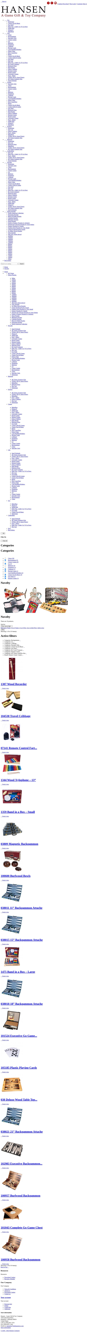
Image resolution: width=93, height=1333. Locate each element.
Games (7, 82)
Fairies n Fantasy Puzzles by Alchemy (19, 223)
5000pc (10, 249)
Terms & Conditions (10, 1289)
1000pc (10, 257)
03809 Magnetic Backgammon (19, 843)
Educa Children (12, 69)
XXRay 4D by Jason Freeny (16, 77)
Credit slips (7, 1307)
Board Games (12, 72)
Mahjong (10, 43)
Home (6, 271)
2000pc (10, 254)
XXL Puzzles (12, 233)
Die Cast (10, 61)
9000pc (10, 244)
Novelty (8, 162)
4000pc (10, 250)
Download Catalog (9, 1277)
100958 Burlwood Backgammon (20, 1259)
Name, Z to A (19, 628)
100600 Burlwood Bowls (16, 875)
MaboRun (11, 31)
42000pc (10, 236)
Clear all (4, 541)
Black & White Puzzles (14, 216)
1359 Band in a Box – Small (18, 811)
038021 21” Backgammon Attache (22, 1131)
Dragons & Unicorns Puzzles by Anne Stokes (21, 224)
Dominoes (11, 44)
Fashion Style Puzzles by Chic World (18, 228)
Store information (6, 1327)
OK (2, 533)
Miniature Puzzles (13, 219)
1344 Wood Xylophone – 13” (18, 780)
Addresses (7, 1309)
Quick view (5, 688)
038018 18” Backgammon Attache (22, 1003)
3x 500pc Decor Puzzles (15, 231)
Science (8, 126)
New (9, 528)
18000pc (10, 241)
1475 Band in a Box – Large (18, 971)
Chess (9, 35)
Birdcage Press (12, 66)
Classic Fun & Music (14, 23)
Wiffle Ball (11, 28)
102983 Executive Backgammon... (21, 1163)
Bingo (10, 54)
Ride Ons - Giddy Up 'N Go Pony (18, 26)
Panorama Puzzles (13, 215)
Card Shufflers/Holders (14, 49)
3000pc (10, 252)
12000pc (10, 242)
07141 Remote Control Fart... (19, 748)
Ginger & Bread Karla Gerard (16, 229)
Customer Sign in (82, 4)
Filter (2, 629)
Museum (8, 139)
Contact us (7, 1294)
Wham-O (10, 30)
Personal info (8, 1304)
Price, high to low (39, 628)
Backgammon (12, 36)
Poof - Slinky (12, 76)
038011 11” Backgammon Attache (21, 907)
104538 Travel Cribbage (15, 716)
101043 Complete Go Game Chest (22, 1227)
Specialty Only (12, 38)
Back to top (5, 1267)
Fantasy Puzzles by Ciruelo (16, 226)
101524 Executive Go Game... (19, 1035)
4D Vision (11, 273)
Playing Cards (12, 48)
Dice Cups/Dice (12, 53)
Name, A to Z (11, 628)
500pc (10, 259)
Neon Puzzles (12, 221)
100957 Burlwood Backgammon (20, 1195)
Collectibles (9, 151)
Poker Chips (11, 51)
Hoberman (11, 22)
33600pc (10, 237)
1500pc (10, 255)
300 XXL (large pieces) (15, 234)
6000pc (10, 247)
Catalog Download (63, 4)
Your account (6, 1297)
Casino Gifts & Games (14, 58)
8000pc (10, 246)
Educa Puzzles (10, 211)
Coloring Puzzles (13, 218)
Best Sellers (7, 260)
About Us (7, 1290)
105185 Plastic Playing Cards (19, 1067)
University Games (13, 74)
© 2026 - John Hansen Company (10, 1330)
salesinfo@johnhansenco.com (15, 1326)
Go (9, 41)
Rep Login (73, 4)
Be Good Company (13, 64)
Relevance (4, 628)
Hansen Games (12, 71)
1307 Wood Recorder (14, 684)
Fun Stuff (10, 25)
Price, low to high (6, 626)
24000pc (10, 239)
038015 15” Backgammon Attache (22, 939)
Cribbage (10, 46)
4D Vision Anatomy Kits (15, 79)
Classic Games (12, 40)
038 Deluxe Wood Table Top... (19, 1099)
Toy (7, 20)
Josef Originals (12, 80)
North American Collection (16, 213)
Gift (7, 33)
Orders (6, 1305)
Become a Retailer (9, 1279)
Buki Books (11, 67)
